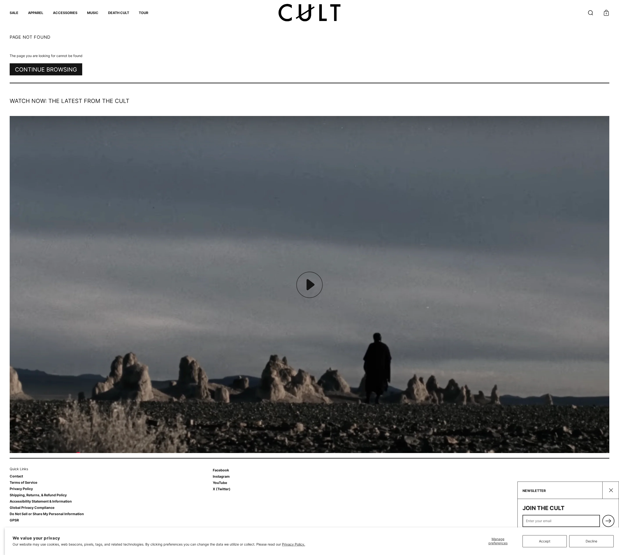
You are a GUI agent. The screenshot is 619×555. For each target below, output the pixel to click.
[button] (590, 12)
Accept (544, 541)
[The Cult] (309, 13)
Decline (591, 541)
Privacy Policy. (293, 544)
